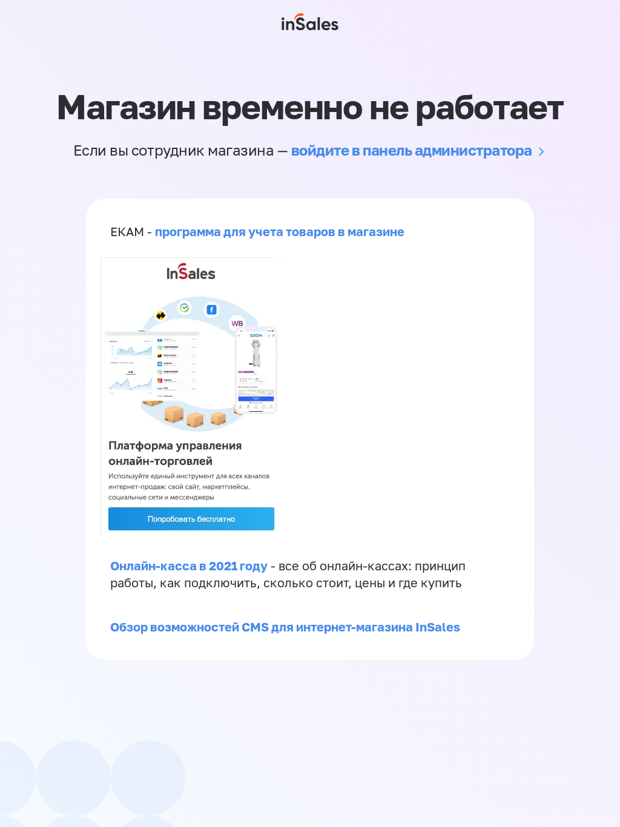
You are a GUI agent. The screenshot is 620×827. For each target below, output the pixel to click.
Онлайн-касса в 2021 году (189, 565)
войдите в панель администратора (411, 150)
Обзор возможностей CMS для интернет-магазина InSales (285, 626)
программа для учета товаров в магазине (279, 231)
